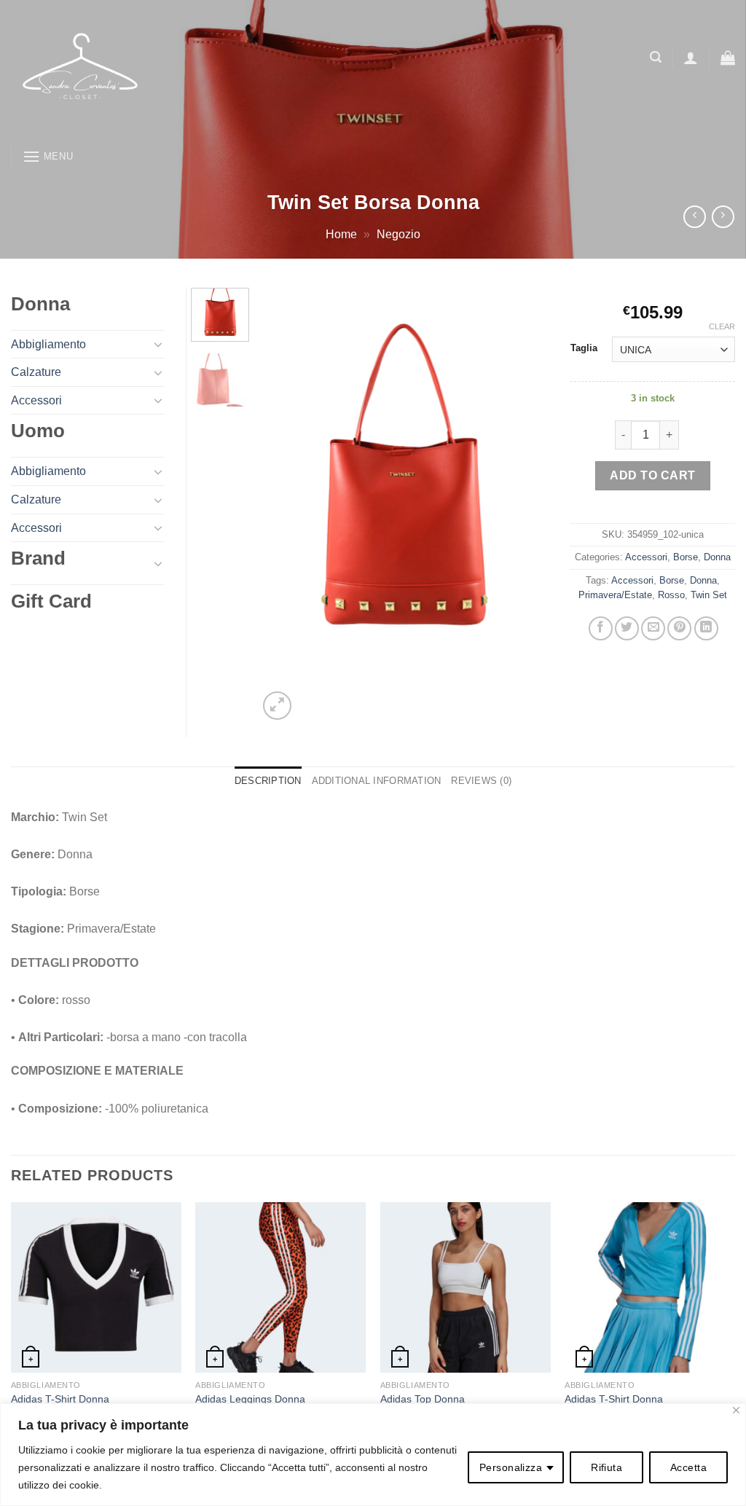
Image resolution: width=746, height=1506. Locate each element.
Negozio (398, 234)
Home (341, 234)
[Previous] (283, 505)
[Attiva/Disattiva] (158, 344)
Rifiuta (606, 1467)
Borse (685, 557)
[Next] (524, 505)
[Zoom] (277, 705)
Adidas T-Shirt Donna (60, 1399)
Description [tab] (268, 780)
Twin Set (709, 594)
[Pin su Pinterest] (679, 628)
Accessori (646, 557)
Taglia (583, 348)
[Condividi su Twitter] (627, 628)
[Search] (655, 57)
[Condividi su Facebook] (601, 628)
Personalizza (510, 1467)
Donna (717, 557)
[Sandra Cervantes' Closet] (193, 69)
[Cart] (728, 58)
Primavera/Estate (615, 594)
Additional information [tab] (376, 780)
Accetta (688, 1467)
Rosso (671, 594)
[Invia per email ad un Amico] (653, 628)
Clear (722, 326)
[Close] (736, 1410)
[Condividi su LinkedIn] (706, 628)
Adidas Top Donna (422, 1399)
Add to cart (652, 475)
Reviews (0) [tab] (481, 780)
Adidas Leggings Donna (250, 1399)
